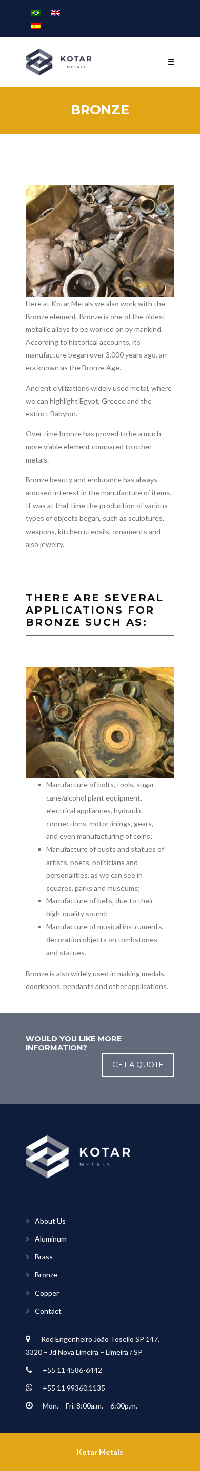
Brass (44, 1256)
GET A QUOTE (138, 1064)
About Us (50, 1220)
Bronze (46, 1274)
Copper (47, 1293)
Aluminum (51, 1238)
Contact (48, 1311)
